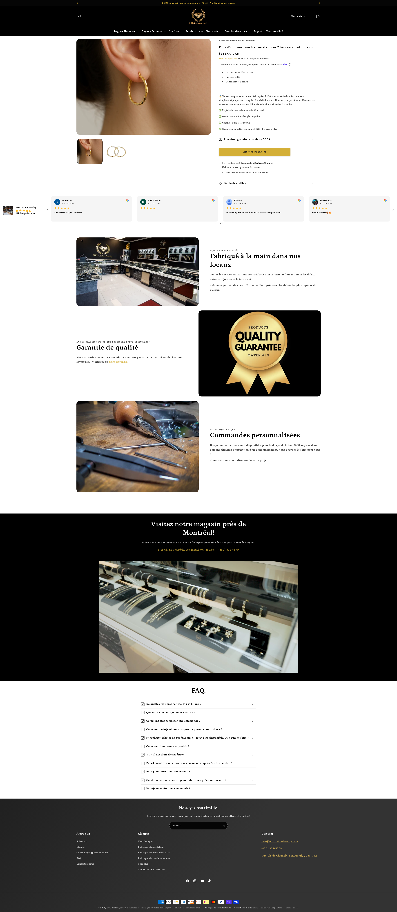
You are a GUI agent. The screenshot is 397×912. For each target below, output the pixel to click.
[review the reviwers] (127, 201)
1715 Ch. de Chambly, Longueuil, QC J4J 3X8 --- (188, 549)
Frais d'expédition (228, 58)
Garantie (143, 864)
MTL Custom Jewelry (116, 908)
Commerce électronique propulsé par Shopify (149, 908)
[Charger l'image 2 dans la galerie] (116, 151)
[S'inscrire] (224, 825)
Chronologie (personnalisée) (92, 852)
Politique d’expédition (271, 908)
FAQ (78, 858)
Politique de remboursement (154, 858)
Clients (80, 847)
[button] (80, 16)
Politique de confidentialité (154, 852)
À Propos (81, 841)
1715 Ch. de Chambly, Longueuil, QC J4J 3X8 (289, 855)
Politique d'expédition (151, 847)
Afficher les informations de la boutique (245, 172)
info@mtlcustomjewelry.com (279, 841)
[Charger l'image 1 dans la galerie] (90, 151)
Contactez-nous (85, 864)
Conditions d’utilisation (246, 908)
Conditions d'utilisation (151, 869)
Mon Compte (145, 841)
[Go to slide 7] (220, 223)
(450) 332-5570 (229, 549)
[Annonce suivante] (319, 3)
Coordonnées (292, 908)
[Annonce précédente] (77, 3)
